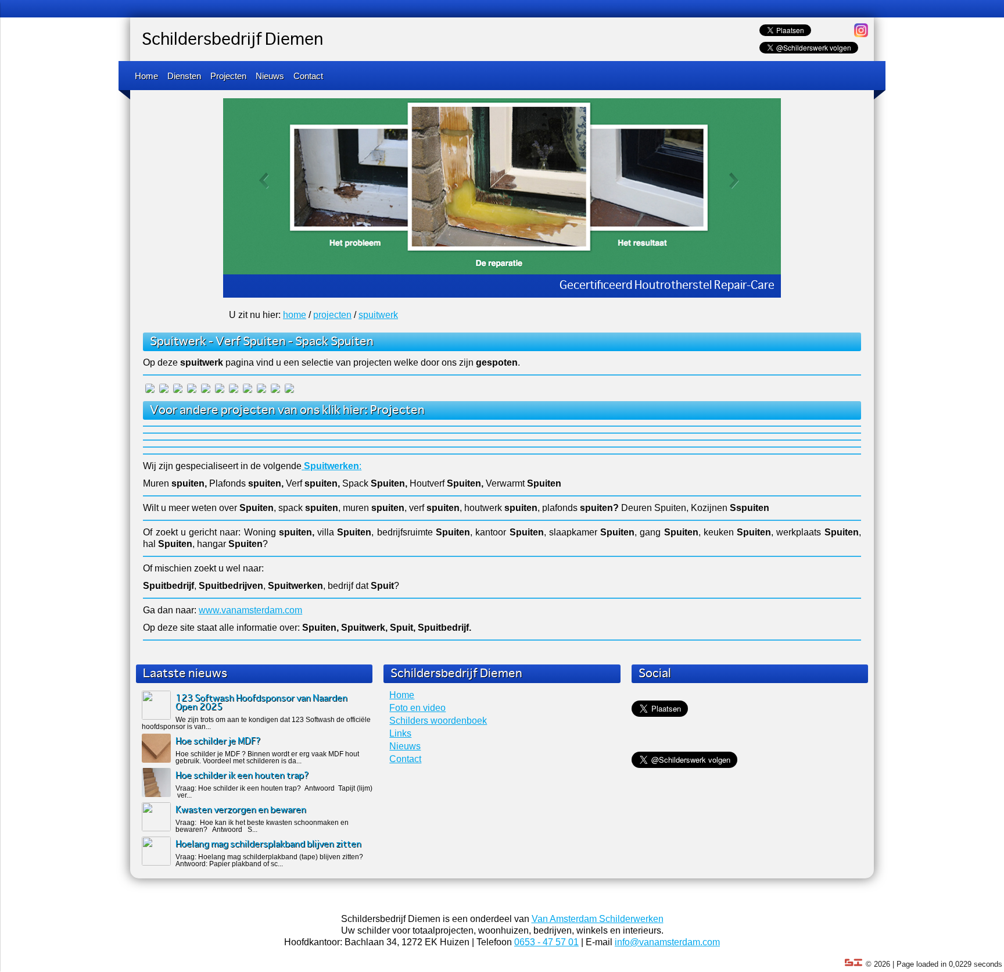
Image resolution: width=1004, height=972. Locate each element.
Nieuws (270, 76)
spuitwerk (378, 315)
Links (400, 733)
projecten (332, 315)
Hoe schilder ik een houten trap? (242, 775)
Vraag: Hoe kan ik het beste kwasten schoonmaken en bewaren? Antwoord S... (262, 826)
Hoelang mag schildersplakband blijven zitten (268, 844)
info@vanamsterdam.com (667, 942)
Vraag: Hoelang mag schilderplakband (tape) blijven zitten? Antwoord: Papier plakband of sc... (269, 860)
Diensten (184, 76)
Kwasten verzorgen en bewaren (240, 810)
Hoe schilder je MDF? (218, 741)
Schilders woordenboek (438, 721)
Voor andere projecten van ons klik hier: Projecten (287, 410)
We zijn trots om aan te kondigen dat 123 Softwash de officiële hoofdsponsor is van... (256, 723)
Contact (308, 76)
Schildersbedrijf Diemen (232, 40)
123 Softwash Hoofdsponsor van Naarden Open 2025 (261, 703)
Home (146, 76)
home (294, 315)
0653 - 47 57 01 (546, 942)
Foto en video (417, 708)
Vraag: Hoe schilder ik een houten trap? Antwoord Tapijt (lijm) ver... (273, 791)
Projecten (228, 76)
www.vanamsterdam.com (250, 610)
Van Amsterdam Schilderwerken (598, 919)
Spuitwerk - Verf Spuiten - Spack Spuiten (262, 342)
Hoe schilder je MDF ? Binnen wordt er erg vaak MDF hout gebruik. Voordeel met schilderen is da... (267, 757)
